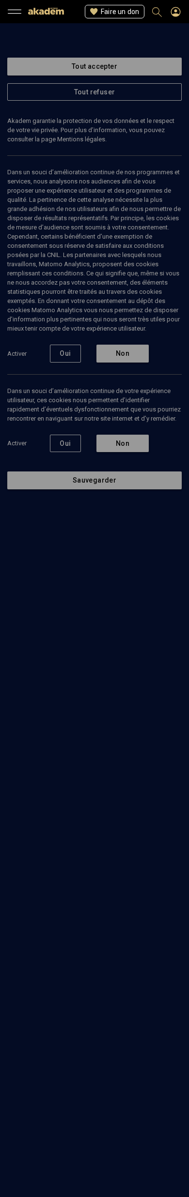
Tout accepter (94, 66)
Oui (65, 353)
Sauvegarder (94, 480)
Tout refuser (94, 92)
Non (122, 353)
